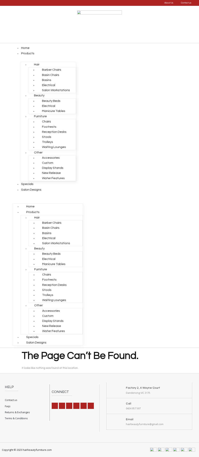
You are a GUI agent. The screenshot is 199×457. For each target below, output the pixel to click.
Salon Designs (31, 189)
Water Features (53, 178)
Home (25, 47)
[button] (47, 195)
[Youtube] (91, 406)
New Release (51, 172)
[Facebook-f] (55, 406)
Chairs (46, 121)
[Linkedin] (69, 406)
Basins (46, 80)
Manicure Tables (53, 111)
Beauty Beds (51, 100)
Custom (47, 162)
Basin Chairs (50, 75)
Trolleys (47, 142)
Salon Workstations (56, 90)
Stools (46, 136)
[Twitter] (83, 406)
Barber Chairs (51, 69)
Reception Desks (54, 131)
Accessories (51, 157)
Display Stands (52, 167)
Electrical (48, 85)
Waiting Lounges (54, 147)
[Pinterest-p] (76, 406)
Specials (27, 184)
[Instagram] (62, 406)
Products (27, 53)
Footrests (49, 126)
